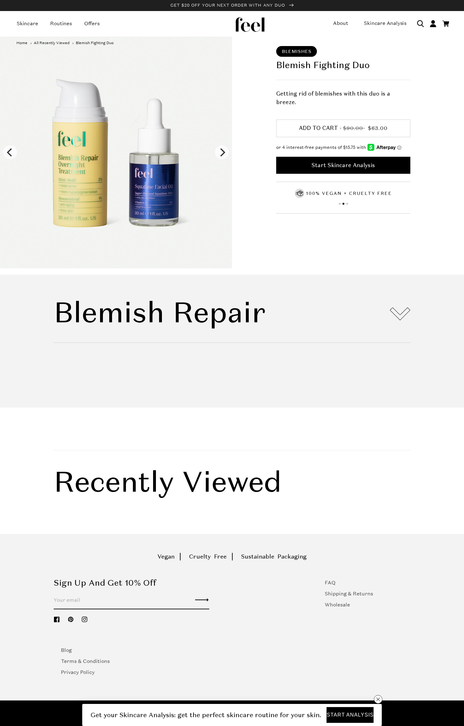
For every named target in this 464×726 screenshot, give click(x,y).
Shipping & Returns (349, 593)
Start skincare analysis (343, 165)
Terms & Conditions (85, 661)
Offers (92, 23)
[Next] (222, 152)
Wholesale (337, 604)
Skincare (27, 23)
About (340, 23)
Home (21, 42)
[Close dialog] (378, 699)
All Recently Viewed (51, 42)
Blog (66, 650)
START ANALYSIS (350, 714)
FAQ (330, 582)
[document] (116, 152)
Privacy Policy (78, 672)
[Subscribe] (202, 600)
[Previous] (10, 152)
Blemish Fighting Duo (95, 42)
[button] (420, 23)
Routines (61, 23)
